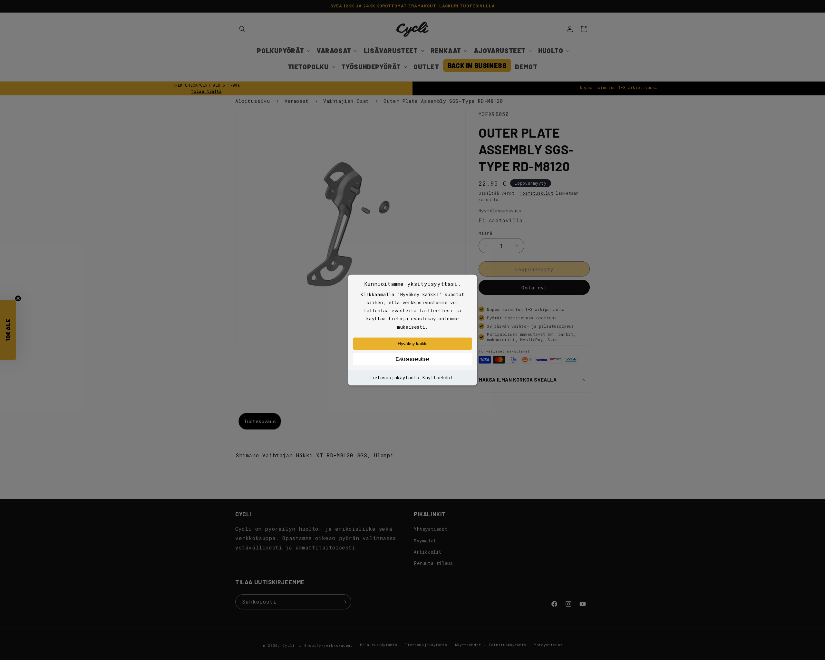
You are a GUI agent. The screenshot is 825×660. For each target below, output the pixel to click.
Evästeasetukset (412, 359)
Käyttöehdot (437, 377)
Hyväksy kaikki (412, 343)
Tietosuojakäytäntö (394, 377)
